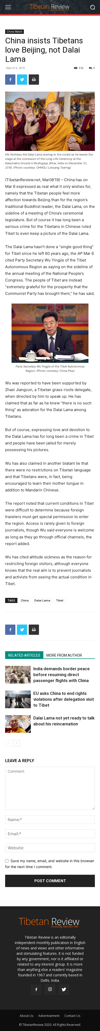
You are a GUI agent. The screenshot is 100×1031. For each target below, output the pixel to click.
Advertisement (48, 1016)
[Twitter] (22, 79)
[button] (92, 7)
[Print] (34, 79)
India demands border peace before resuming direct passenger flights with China (61, 674)
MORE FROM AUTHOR (64, 655)
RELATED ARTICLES (24, 655)
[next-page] (16, 743)
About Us (26, 1016)
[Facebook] (10, 79)
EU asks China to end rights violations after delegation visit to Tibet (63, 699)
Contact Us (72, 1016)
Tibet (59, 600)
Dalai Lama (42, 600)
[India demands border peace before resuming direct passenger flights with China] (18, 675)
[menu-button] (8, 7)
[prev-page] (8, 743)
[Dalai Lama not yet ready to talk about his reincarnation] (18, 724)
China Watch (14, 31)
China (25, 600)
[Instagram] (50, 989)
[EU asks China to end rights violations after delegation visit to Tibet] (18, 699)
